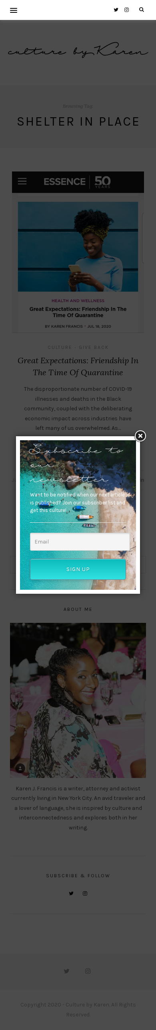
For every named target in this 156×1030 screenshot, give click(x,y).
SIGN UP (78, 569)
